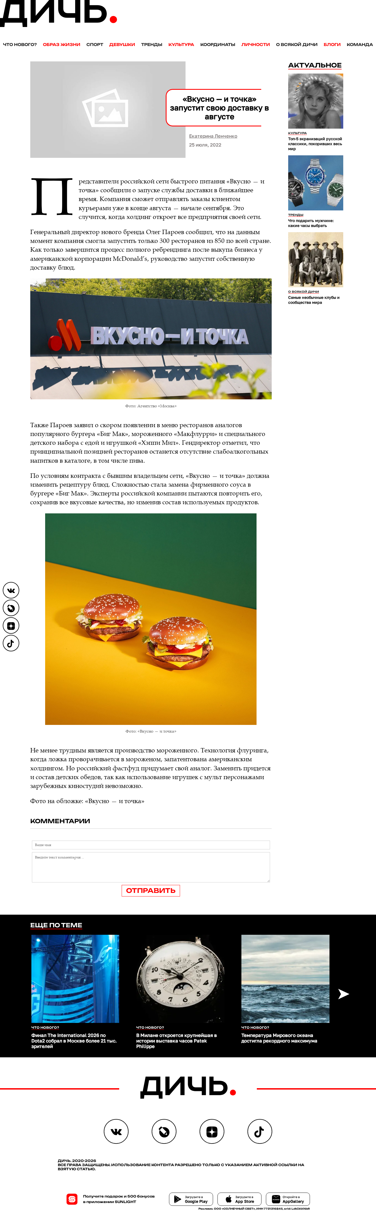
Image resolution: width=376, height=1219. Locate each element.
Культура (181, 44)
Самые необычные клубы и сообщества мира (314, 300)
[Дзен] (11, 625)
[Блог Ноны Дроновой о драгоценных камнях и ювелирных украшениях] (11, 608)
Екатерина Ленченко (213, 136)
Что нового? (20, 44)
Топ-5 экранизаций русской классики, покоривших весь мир (315, 143)
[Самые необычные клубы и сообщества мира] (315, 259)
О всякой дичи (297, 44)
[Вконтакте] (11, 590)
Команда (360, 44)
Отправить (151, 891)
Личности (255, 44)
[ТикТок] (11, 643)
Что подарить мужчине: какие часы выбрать (311, 223)
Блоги (332, 44)
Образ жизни (61, 44)
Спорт (94, 44)
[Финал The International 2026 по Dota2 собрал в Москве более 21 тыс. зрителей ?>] (75, 979)
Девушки (122, 44)
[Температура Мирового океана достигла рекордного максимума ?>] (285, 979)
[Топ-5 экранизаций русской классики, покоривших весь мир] (315, 101)
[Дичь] (58, 26)
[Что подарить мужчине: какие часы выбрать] (315, 182)
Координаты (217, 44)
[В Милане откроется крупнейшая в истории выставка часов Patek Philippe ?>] (180, 979)
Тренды (151, 44)
